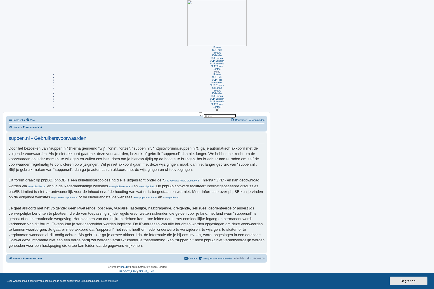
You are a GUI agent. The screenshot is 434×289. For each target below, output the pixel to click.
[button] (217, 71)
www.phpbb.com (37, 186)
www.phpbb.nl (146, 186)
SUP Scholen (217, 60)
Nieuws (217, 52)
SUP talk (217, 50)
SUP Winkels (217, 63)
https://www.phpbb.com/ (64, 197)
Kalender (217, 55)
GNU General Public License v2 (181, 180)
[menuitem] (30, 120)
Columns (217, 88)
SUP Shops (217, 66)
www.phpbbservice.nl (120, 186)
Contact (217, 69)
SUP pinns (217, 58)
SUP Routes (217, 85)
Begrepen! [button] (409, 281)
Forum (217, 47)
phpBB (124, 267)
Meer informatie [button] (109, 281)
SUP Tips (217, 79)
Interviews (217, 82)
